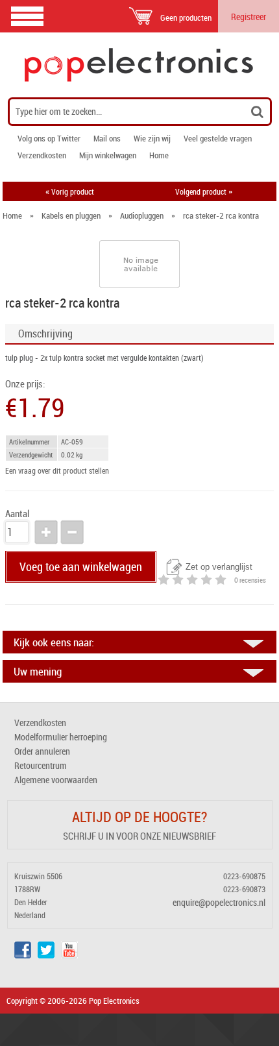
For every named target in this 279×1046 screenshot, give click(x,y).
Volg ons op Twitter (49, 138)
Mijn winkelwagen (107, 155)
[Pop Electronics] (139, 65)
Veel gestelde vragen (218, 138)
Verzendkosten (42, 155)
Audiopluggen (142, 215)
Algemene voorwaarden (55, 779)
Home (159, 155)
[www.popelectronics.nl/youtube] (69, 955)
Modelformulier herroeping (60, 737)
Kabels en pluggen (71, 215)
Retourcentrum (40, 765)
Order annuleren (42, 751)
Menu (27, 16)
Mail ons (107, 138)
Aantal (17, 513)
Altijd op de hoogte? (139, 816)
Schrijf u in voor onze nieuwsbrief (139, 835)
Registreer (248, 16)
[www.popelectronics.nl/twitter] (46, 955)
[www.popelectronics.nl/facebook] (22, 955)
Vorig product (69, 191)
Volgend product (203, 191)
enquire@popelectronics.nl (219, 902)
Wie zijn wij (152, 138)
